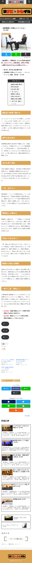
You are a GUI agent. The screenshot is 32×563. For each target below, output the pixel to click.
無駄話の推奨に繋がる (16, 84)
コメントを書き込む (16, 539)
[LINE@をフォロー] (9, 406)
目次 (13, 81)
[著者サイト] (9, 402)
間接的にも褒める (15, 94)
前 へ (5, 337)
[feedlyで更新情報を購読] (23, 406)
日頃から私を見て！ (16, 96)
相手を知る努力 (15, 86)
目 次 (5, 330)
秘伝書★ (18, 380)
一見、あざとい (15, 91)
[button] (28, 302)
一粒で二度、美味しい (16, 101)
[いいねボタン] (3, 344)
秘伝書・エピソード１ (8, 380)
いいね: (14, 103)
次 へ (5, 323)
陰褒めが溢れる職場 (16, 98)
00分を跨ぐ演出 (15, 89)
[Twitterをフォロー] (23, 402)
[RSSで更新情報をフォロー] (16, 410)
